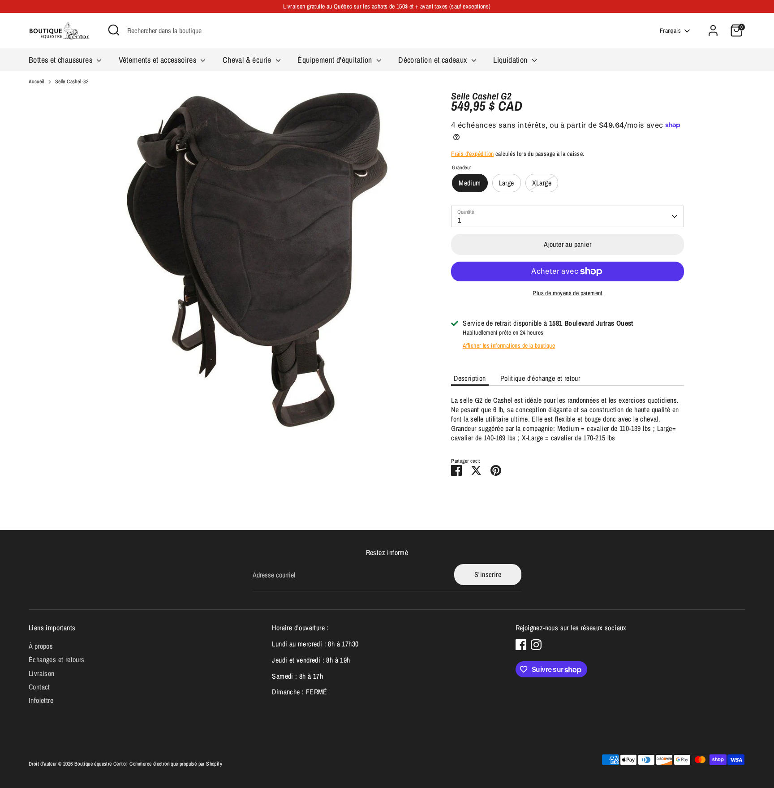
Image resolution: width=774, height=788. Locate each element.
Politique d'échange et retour (540, 378)
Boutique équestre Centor (100, 763)
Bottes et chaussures (61, 59)
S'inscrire (487, 574)
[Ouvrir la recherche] (114, 30)
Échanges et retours (57, 659)
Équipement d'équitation (335, 59)
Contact (39, 687)
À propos (41, 646)
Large (506, 183)
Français (670, 30)
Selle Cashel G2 (72, 81)
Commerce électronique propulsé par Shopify (175, 763)
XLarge (541, 183)
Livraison (42, 673)
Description (470, 378)
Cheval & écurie (248, 59)
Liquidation (511, 59)
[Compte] (713, 30)
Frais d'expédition (472, 154)
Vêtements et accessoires (158, 59)
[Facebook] (521, 644)
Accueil (36, 81)
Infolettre (41, 700)
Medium (470, 183)
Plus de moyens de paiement (567, 293)
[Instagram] (536, 644)
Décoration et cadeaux (433, 59)
